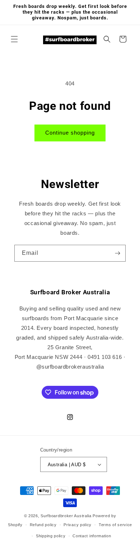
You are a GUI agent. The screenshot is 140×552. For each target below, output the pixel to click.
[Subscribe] (117, 253)
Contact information (92, 536)
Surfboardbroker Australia (67, 516)
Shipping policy (51, 536)
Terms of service (115, 525)
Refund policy (43, 525)
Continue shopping (70, 133)
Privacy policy (78, 525)
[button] (14, 39)
